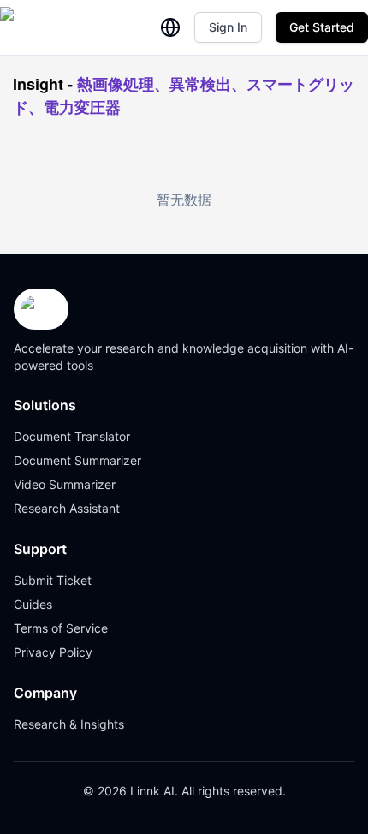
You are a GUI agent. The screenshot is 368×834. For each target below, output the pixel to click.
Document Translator (72, 436)
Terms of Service (61, 628)
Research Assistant (67, 508)
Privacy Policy (53, 652)
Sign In (228, 27)
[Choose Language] (170, 27)
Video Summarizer (65, 484)
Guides (33, 604)
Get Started (321, 27)
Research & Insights (69, 724)
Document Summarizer (77, 460)
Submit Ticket (53, 580)
